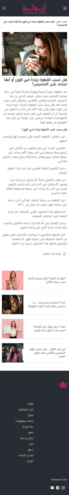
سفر (31, 443)
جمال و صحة (27, 438)
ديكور (31, 449)
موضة (31, 403)
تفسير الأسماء (26, 455)
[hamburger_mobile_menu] (64, 8)
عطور (31, 432)
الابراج (30, 461)
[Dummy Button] (17, 8)
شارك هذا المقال (52, 253)
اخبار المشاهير (26, 409)
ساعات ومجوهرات (24, 420)
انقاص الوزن (61, 21)
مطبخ (31, 415)
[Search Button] (3, 8)
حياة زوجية (28, 426)
